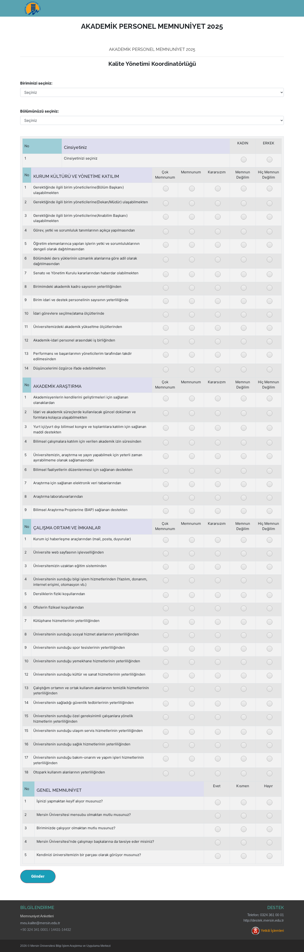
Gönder (38, 876)
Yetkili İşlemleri (272, 931)
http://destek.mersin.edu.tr (263, 920)
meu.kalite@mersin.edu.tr (40, 923)
